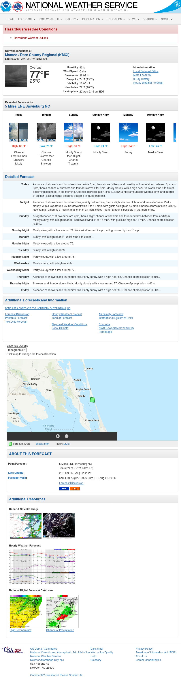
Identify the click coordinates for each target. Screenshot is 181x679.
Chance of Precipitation (60, 630)
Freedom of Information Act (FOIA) (156, 652)
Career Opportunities (148, 660)
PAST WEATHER (49, 19)
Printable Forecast (16, 318)
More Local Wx (142, 75)
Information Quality (101, 652)
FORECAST (25, 19)
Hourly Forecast (148, 82)
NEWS (132, 19)
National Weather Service (45, 656)
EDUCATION (115, 19)
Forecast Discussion (17, 314)
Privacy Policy (144, 648)
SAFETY (71, 19)
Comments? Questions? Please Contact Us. (56, 675)
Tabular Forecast (62, 318)
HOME (11, 19)
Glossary (95, 660)
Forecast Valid (17, 478)
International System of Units (116, 318)
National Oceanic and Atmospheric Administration (60, 652)
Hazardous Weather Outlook (31, 38)
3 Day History (141, 79)
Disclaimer (42, 443)
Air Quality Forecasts (111, 314)
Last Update (15, 473)
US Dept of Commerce (43, 648)
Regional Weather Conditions (69, 324)
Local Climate (60, 328)
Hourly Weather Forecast (67, 314)
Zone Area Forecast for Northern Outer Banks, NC (37, 308)
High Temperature (20, 630)
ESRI (66, 443)
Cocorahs (104, 324)
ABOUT (165, 19)
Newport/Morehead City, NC (47, 660)
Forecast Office (145, 71)
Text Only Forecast (16, 321)
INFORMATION (91, 19)
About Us (141, 656)
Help (93, 656)
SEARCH (149, 19)
